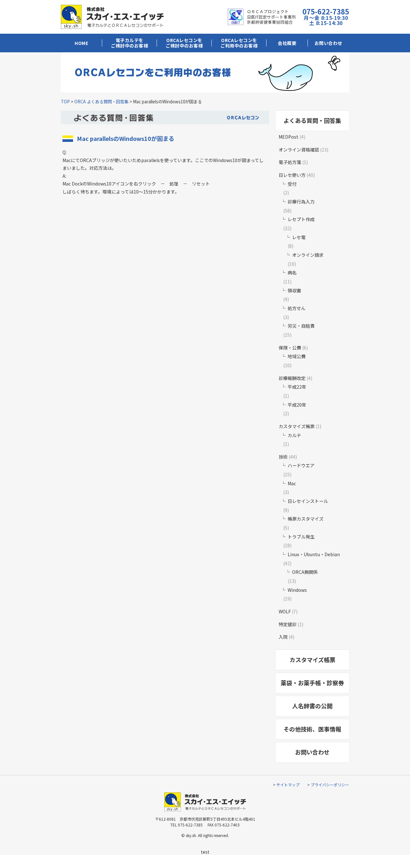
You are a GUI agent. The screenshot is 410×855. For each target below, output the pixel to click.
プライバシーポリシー (330, 785)
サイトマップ (287, 785)
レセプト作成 (301, 219)
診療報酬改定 (292, 378)
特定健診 (288, 624)
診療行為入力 (301, 201)
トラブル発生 (301, 536)
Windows (297, 590)
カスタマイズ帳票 (297, 426)
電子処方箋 (290, 162)
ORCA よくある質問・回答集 (101, 102)
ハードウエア (301, 465)
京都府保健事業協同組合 (270, 22)
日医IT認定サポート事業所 (271, 17)
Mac (292, 483)
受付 (292, 184)
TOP (65, 102)
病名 (292, 272)
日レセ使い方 (292, 175)
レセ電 (299, 237)
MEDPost (289, 137)
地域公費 (297, 356)
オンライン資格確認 (299, 149)
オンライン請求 (308, 255)
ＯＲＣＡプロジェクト (268, 11)
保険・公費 (290, 347)
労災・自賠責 (301, 326)
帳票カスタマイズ (306, 518)
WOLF (285, 611)
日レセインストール (308, 501)
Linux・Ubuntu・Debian (314, 554)
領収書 (294, 290)
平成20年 (297, 405)
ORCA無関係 (305, 572)
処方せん (297, 308)
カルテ (294, 435)
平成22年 (297, 387)
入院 (283, 637)
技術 (283, 456)
